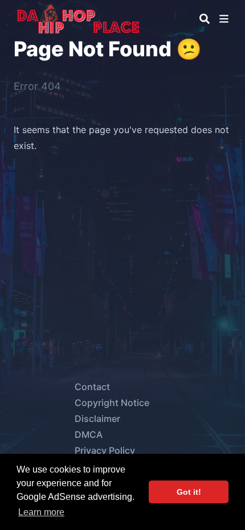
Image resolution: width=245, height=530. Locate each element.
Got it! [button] (189, 491)
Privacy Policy (105, 450)
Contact (92, 386)
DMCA (89, 434)
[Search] (204, 19)
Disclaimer (97, 418)
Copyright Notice (112, 402)
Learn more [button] (41, 512)
